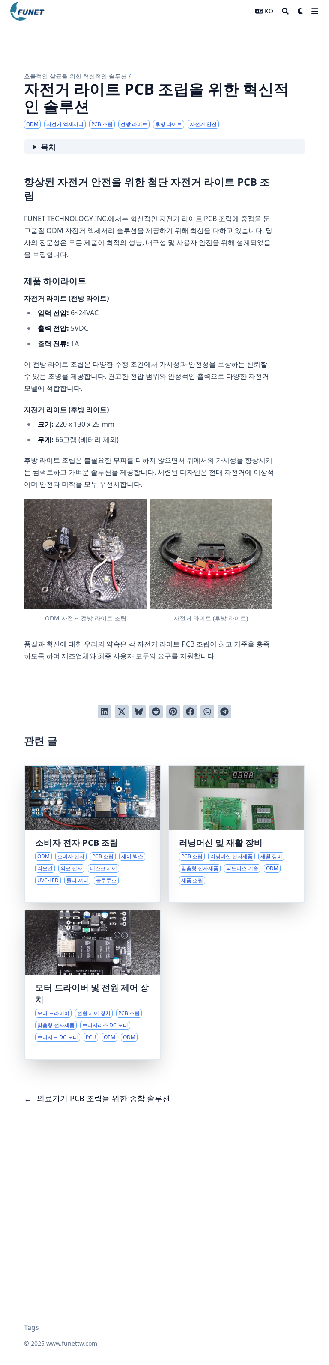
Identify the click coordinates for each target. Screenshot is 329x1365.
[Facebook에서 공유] (190, 711)
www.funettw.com (71, 1343)
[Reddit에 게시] (156, 711)
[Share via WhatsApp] (207, 711)
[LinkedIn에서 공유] (104, 711)
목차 (48, 146)
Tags (31, 1327)
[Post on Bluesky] (139, 711)
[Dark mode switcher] (300, 11)
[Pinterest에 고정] (173, 711)
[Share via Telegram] (224, 711)
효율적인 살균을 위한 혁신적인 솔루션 (75, 76)
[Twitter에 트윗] (122, 711)
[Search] (285, 11)
